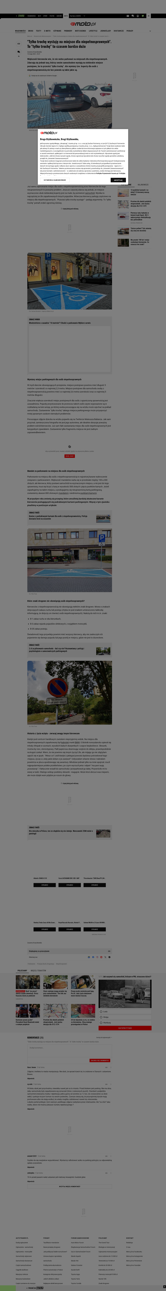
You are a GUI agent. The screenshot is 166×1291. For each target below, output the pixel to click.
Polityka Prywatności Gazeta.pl (107, 173)
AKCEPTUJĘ (118, 180)
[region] (83, 157)
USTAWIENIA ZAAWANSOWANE (55, 180)
